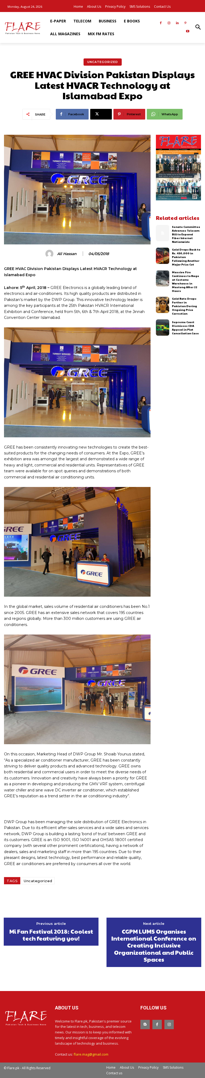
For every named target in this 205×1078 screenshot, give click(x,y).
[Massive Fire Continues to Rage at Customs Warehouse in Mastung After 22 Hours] (162, 278)
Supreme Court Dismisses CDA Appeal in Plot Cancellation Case (185, 327)
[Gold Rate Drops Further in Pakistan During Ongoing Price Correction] (162, 305)
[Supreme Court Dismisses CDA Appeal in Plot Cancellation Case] (162, 327)
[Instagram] (169, 23)
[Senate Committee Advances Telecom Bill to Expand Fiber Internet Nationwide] (162, 233)
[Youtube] (187, 32)
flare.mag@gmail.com (91, 1054)
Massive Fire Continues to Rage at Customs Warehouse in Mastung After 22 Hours (185, 281)
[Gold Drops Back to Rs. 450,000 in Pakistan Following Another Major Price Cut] (162, 256)
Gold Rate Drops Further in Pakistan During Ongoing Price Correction (184, 306)
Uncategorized (102, 62)
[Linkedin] (177, 23)
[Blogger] (145, 1024)
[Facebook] (161, 23)
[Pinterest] (185, 23)
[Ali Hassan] (50, 254)
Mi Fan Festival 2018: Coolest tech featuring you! (51, 935)
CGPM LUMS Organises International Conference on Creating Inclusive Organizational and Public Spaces (153, 945)
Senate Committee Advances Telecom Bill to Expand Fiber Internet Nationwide (186, 234)
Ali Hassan (67, 254)
